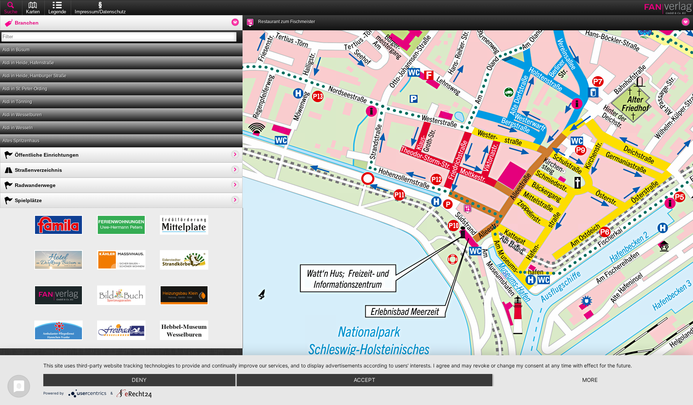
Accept (364, 379)
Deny (139, 379)
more (590, 379)
